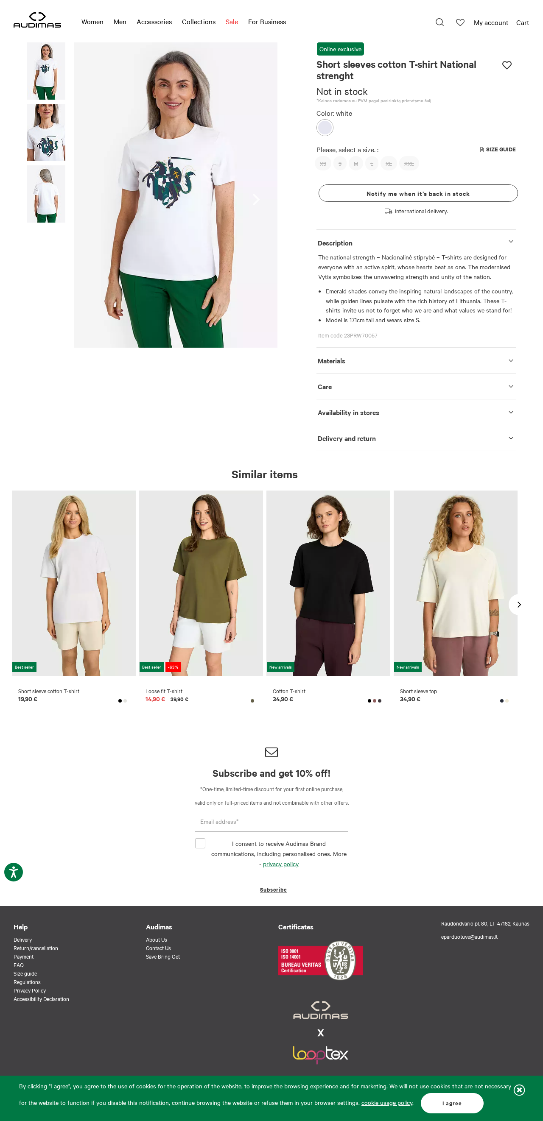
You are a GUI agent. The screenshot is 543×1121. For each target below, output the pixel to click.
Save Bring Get (163, 956)
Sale (232, 21)
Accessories (154, 21)
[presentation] (259, 195)
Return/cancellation (36, 947)
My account (491, 22)
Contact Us (158, 947)
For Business (267, 21)
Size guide (25, 973)
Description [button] (335, 242)
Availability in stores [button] (348, 412)
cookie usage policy (386, 1102)
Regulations (27, 981)
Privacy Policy (30, 990)
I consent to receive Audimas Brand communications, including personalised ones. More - (279, 853)
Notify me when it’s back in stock (418, 193)
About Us (156, 939)
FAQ (19, 964)
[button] (46, 72)
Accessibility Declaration (41, 998)
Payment (24, 956)
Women (92, 21)
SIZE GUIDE (501, 149)
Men (120, 21)
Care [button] (325, 386)
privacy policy (281, 863)
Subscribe (273, 889)
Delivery (23, 939)
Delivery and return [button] (347, 438)
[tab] (416, 241)
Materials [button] (331, 360)
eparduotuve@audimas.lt (469, 936)
